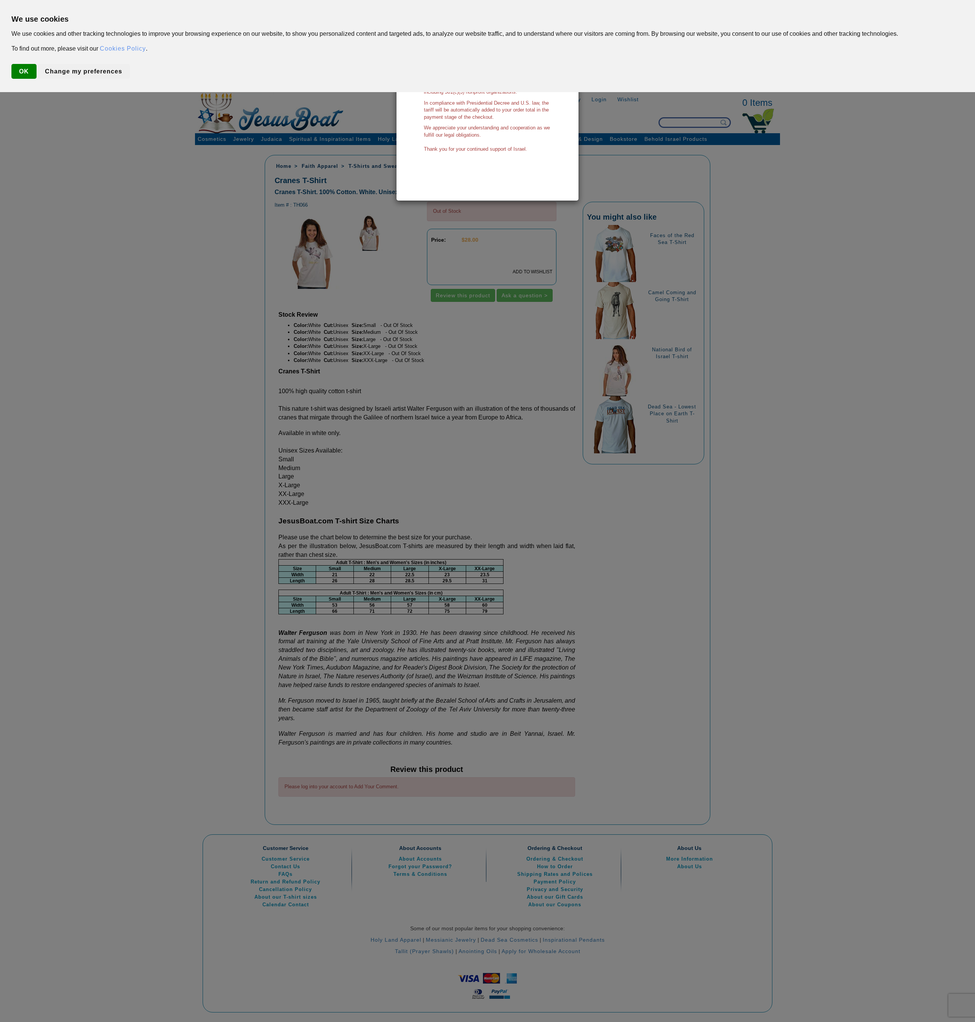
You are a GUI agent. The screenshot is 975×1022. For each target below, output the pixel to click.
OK (24, 71)
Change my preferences (83, 71)
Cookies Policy (123, 48)
